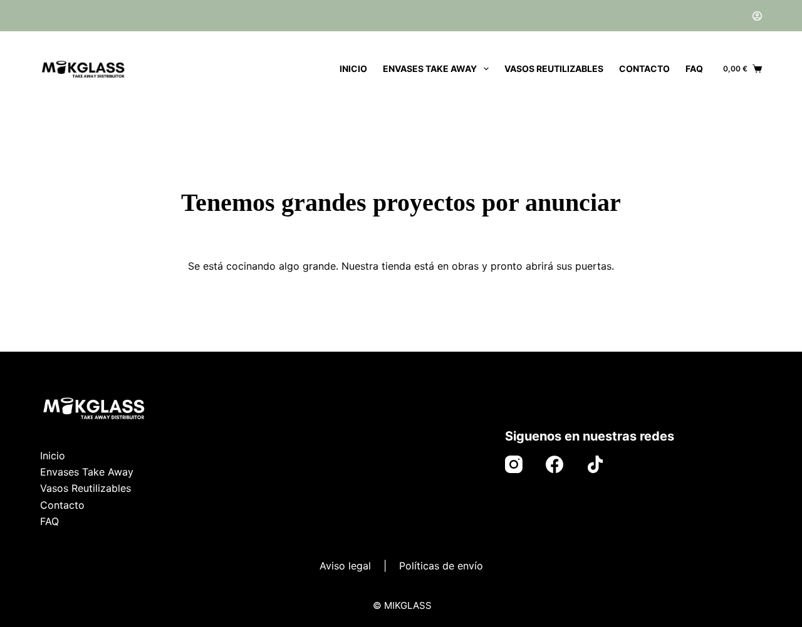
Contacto (644, 68)
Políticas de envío (441, 565)
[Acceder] (757, 16)
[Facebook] (554, 464)
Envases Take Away (430, 68)
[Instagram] (514, 464)
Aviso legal (345, 565)
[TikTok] (595, 464)
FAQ (694, 68)
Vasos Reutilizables (553, 68)
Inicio (353, 68)
